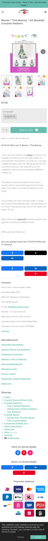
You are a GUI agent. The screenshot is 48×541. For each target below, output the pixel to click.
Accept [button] (38, 537)
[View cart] (45, 12)
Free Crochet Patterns (18, 406)
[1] (5, 130)
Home (7, 397)
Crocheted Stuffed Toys (16, 423)
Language (8, 111)
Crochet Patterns (13, 403)
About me (6, 383)
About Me (9, 429)
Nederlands (13, 438)
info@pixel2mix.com (18, 307)
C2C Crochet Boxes (17, 420)
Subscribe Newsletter (12, 345)
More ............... (10, 432)
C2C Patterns (14, 412)
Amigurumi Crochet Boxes (21, 417)
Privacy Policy (8, 374)
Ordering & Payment (12, 354)
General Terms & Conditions (15, 349)
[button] (6, 80)
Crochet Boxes (11, 415)
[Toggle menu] (2, 12)
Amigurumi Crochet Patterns (22, 409)
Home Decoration (13, 426)
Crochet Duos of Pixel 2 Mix (18, 400)
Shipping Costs (9, 369)
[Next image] (43, 51)
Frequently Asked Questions (16, 379)
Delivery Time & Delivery (14, 359)
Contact (5, 331)
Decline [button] (20, 537)
